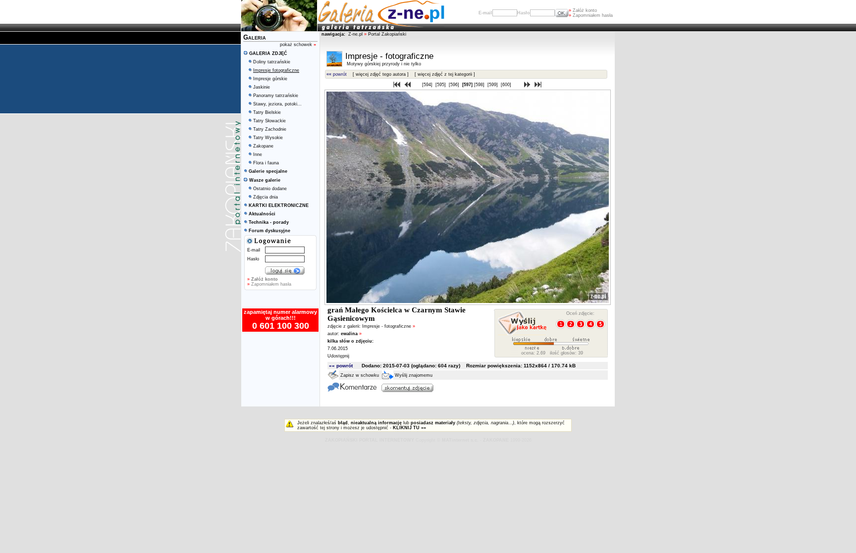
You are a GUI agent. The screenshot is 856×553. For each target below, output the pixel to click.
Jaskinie (261, 87)
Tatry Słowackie (269, 120)
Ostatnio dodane (270, 188)
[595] (441, 84)
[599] (493, 84)
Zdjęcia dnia (265, 197)
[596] (455, 84)
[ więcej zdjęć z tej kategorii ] (445, 74)
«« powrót (336, 74)
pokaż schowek (298, 44)
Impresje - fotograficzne (388, 326)
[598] (480, 84)
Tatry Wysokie (268, 137)
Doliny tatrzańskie (271, 61)
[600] (507, 84)
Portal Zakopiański (387, 34)
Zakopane (263, 146)
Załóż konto (583, 10)
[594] (428, 84)
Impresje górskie (270, 78)
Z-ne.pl (356, 34)
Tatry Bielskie (267, 112)
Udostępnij (338, 355)
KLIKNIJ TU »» (409, 427)
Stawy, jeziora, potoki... (277, 103)
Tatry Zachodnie (269, 129)
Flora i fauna (266, 162)
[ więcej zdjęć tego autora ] (381, 74)
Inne (257, 154)
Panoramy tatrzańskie (275, 95)
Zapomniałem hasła (591, 15)
